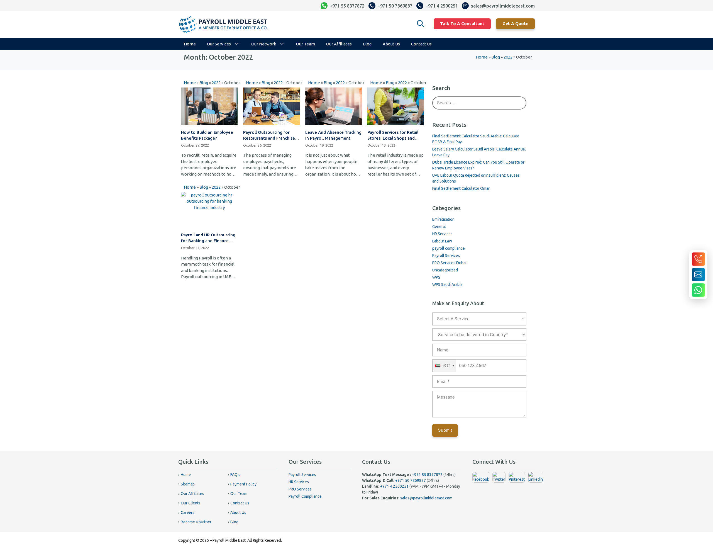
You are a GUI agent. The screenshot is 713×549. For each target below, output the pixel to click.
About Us (391, 44)
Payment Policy (243, 484)
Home (190, 44)
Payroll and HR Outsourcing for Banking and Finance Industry (208, 240)
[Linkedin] (535, 479)
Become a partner (196, 522)
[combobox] (444, 365)
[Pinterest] (517, 479)
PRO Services (300, 489)
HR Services (442, 234)
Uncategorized (445, 270)
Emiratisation (443, 219)
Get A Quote (515, 23)
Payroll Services (446, 255)
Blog (367, 44)
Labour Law (442, 241)
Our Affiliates (339, 44)
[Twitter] (499, 479)
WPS (436, 277)
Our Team (305, 44)
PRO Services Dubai (449, 263)
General (439, 226)
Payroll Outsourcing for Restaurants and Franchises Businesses (270, 138)
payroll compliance (448, 248)
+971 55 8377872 (427, 474)
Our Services (219, 44)
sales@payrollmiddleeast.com (426, 498)
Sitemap (188, 484)
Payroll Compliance (305, 496)
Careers (187, 512)
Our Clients (191, 503)
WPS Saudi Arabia (447, 284)
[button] (420, 23)
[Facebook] (480, 479)
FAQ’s (235, 474)
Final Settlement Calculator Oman (461, 188)
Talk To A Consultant (462, 23)
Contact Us (421, 44)
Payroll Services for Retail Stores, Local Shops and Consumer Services (392, 138)
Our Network (263, 44)
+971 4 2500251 (394, 486)
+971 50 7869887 (410, 480)
